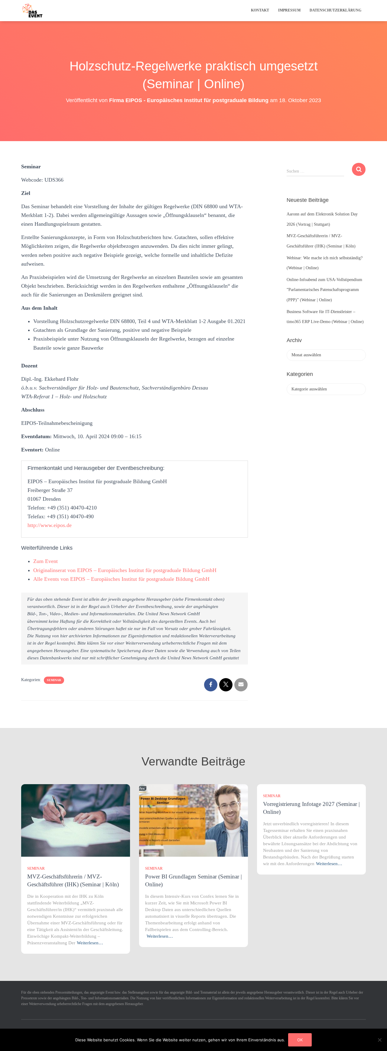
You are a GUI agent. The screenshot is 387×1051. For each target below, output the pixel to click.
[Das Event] (32, 10)
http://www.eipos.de (50, 525)
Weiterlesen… (90, 942)
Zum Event (45, 561)
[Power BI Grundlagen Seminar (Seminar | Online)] (193, 820)
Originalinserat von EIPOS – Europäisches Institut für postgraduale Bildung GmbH (124, 570)
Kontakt (260, 10)
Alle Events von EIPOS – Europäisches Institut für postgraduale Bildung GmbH (121, 579)
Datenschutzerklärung (335, 10)
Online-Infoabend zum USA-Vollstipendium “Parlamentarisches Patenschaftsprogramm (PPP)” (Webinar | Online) (324, 289)
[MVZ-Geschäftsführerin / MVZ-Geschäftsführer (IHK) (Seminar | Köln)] (75, 820)
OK (300, 1039)
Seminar (54, 680)
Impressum (289, 10)
